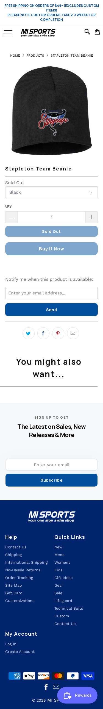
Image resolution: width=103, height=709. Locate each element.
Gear (58, 585)
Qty (8, 206)
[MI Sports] (51, 33)
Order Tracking (19, 577)
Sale (58, 593)
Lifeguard (63, 600)
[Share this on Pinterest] (58, 333)
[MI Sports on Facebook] (46, 687)
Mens (59, 554)
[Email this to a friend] (73, 333)
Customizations (19, 600)
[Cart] (97, 31)
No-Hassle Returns (22, 570)
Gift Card (14, 593)
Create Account (20, 651)
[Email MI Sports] (56, 687)
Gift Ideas (63, 577)
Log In (10, 644)
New (58, 547)
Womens (62, 562)
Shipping (13, 554)
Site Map (13, 585)
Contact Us (65, 623)
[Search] (88, 31)
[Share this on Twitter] (29, 333)
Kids (58, 570)
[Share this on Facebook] (43, 333)
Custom (61, 616)
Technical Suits (68, 608)
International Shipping (26, 562)
